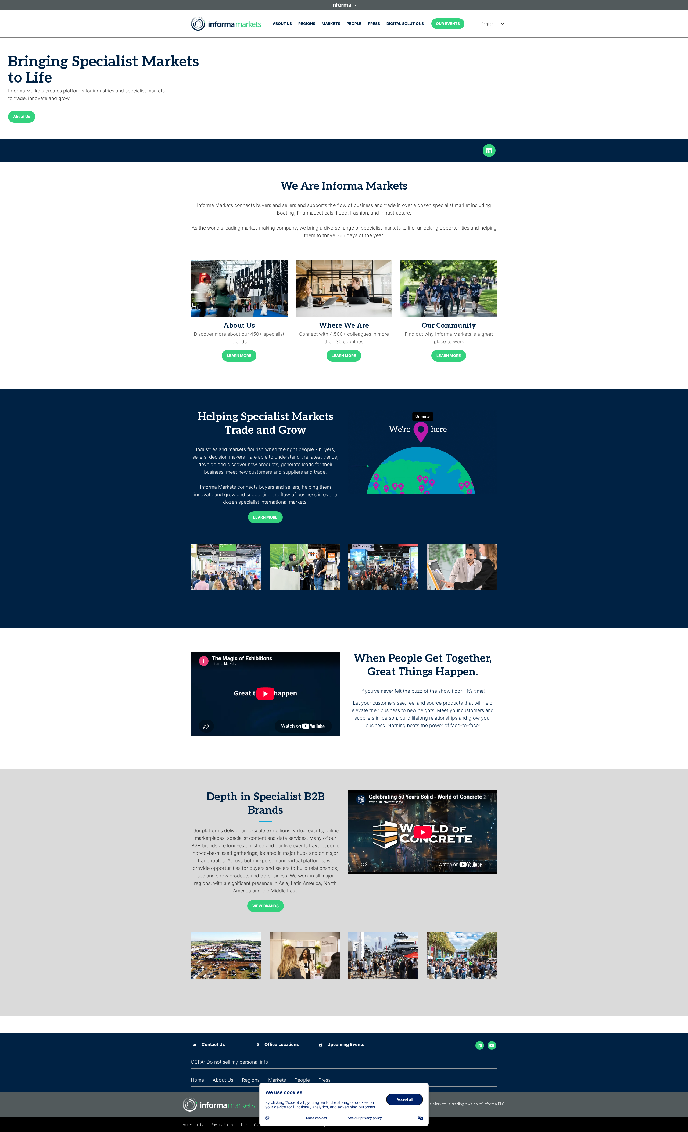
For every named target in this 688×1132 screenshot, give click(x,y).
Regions (306, 23)
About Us (282, 23)
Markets (331, 23)
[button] (344, 5)
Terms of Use (252, 1124)
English (487, 24)
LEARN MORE (239, 355)
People (354, 23)
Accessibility (193, 1124)
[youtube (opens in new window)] (491, 1045)
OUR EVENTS (448, 23)
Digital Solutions (405, 23)
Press (374, 23)
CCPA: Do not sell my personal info (229, 1062)
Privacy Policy (222, 1124)
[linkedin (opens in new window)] (489, 150)
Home (197, 1080)
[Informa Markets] (226, 23)
